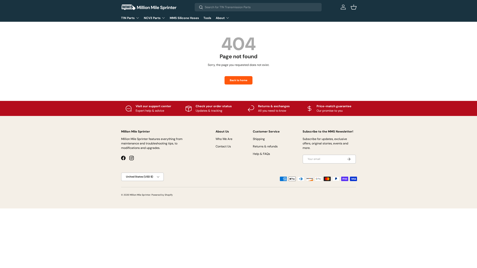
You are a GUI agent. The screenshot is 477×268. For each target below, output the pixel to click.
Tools (207, 18)
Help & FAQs (261, 154)
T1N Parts (128, 18)
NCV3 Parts (152, 18)
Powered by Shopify (162, 194)
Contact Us (223, 146)
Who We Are (224, 139)
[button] (354, 7)
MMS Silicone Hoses (184, 18)
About (220, 18)
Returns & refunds (265, 146)
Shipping (259, 139)
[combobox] (258, 7)
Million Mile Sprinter (140, 194)
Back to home (238, 80)
